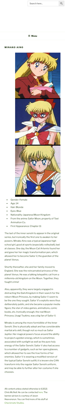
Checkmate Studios (14, 403)
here (40, 392)
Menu (34, 36)
